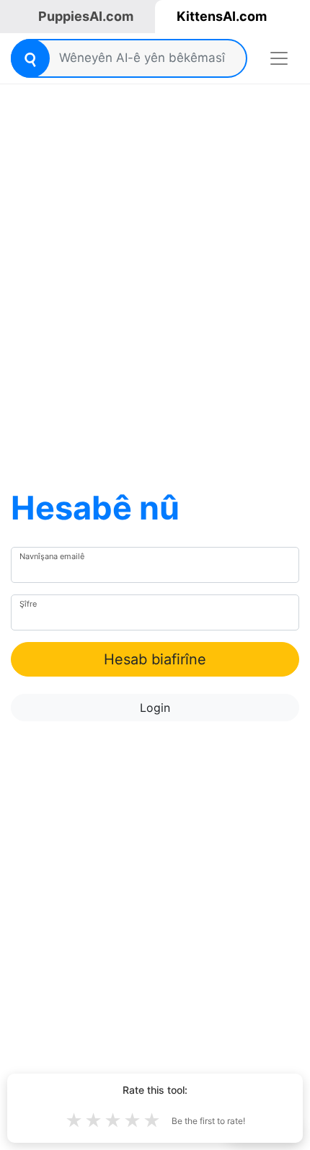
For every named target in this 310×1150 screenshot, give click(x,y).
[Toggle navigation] (279, 58)
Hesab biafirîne (155, 659)
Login (155, 707)
